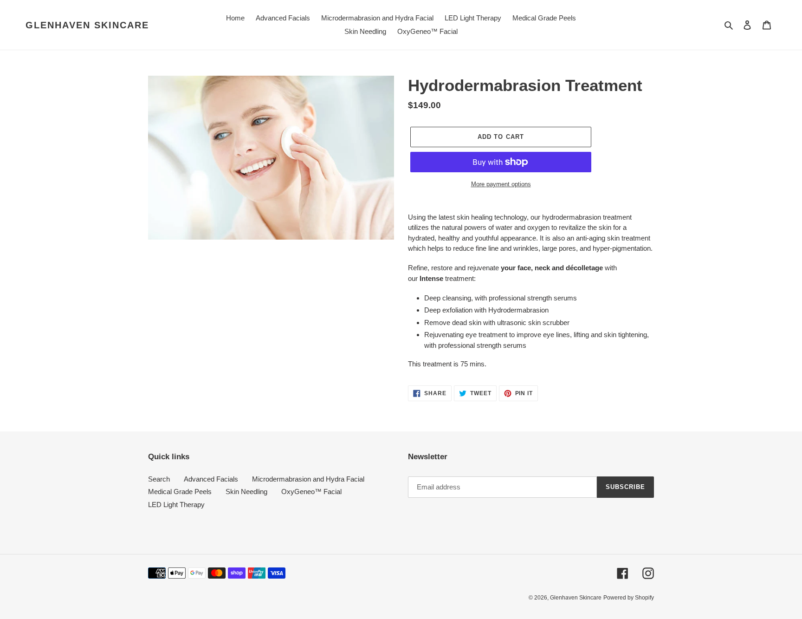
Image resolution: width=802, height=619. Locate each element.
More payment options (501, 184)
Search (159, 479)
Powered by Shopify (628, 597)
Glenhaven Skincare (87, 25)
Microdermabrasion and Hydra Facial (308, 479)
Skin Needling (246, 491)
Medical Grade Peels (180, 491)
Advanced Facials (211, 479)
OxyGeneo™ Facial (311, 491)
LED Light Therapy (176, 504)
